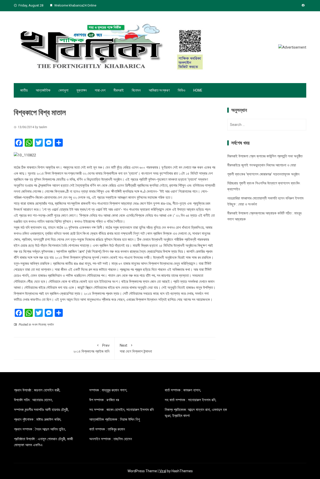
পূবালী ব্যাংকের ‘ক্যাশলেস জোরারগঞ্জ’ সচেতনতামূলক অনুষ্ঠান (263, 174)
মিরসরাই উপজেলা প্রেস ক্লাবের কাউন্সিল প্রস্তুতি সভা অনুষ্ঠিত (264, 156)
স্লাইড (50, 324)
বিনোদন (136, 90)
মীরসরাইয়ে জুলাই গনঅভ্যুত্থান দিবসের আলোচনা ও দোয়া (261, 165)
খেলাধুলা (63, 90)
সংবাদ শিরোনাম (39, 324)
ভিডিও (181, 90)
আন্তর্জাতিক (43, 90)
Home (197, 90)
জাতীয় (24, 90)
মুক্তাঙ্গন (81, 90)
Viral (162, 471)
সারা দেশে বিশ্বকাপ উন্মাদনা (136, 348)
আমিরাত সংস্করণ (159, 90)
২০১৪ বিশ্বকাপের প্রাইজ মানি (91, 348)
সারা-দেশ (100, 90)
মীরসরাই (119, 90)
